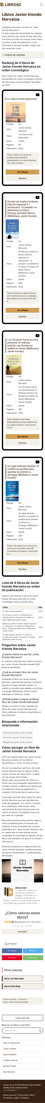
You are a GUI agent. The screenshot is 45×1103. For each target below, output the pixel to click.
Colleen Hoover (10, 1060)
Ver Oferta (22, 172)
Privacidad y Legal (10, 1098)
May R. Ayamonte (11, 1043)
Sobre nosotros (9, 1095)
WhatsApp (34, 958)
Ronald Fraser (9, 1066)
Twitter (33, 951)
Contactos (24, 1098)
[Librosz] (10, 5)
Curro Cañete (9, 1048)
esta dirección (8, 715)
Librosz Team (20, 888)
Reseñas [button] (22, 178)
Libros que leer (23, 1018)
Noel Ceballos (9, 1054)
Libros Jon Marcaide (14, 978)
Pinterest (12, 958)
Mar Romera (9, 1072)
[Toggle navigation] (41, 4)
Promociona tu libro (26, 1095)
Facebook (13, 951)
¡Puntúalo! (22, 931)
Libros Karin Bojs (12, 986)
